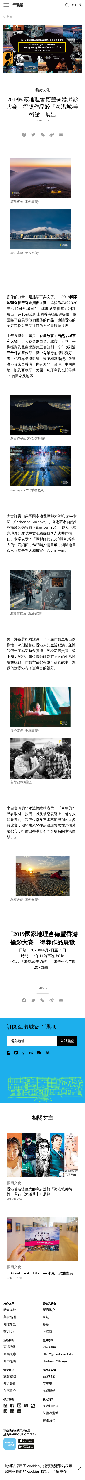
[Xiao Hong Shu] (19, 1411)
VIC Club (49, 1347)
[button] (67, 5)
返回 (9, 16)
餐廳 (46, 1324)
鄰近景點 (9, 1384)
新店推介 (49, 1310)
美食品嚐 (9, 1317)
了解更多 (59, 1471)
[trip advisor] (47, 1053)
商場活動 (9, 1347)
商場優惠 (9, 1354)
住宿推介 (9, 1391)
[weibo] (31, 1053)
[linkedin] (12, 1411)
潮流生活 (9, 1324)
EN (74, 5)
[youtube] (19, 1405)
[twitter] (16, 1053)
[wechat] (39, 1053)
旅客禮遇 (9, 1376)
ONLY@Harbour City (58, 1354)
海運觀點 (49, 1391)
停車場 (47, 1384)
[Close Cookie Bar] (79, 1468)
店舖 (46, 1317)
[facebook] (9, 1053)
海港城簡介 (50, 1406)
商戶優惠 (9, 1361)
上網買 (47, 1332)
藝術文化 (14, 1182)
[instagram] (24, 1053)
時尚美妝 (9, 1310)
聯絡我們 (49, 1420)
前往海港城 (50, 1413)
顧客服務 (49, 1376)
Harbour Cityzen (55, 1361)
